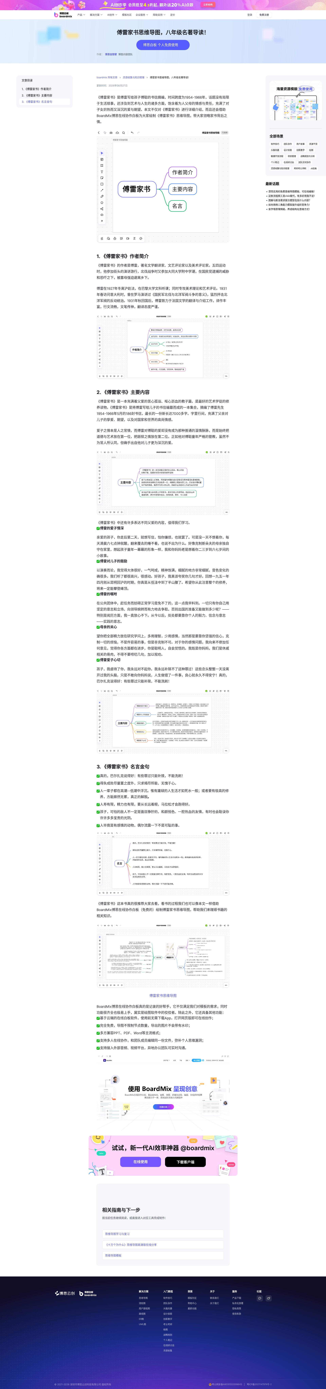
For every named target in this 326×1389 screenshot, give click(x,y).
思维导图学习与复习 (117, 1234)
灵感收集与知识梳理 (133, 77)
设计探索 (288, 150)
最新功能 (192, 1308)
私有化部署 (237, 1303)
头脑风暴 (275, 150)
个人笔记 (275, 162)
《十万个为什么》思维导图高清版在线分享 (131, 1244)
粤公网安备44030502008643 (227, 1384)
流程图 (142, 1303)
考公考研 (167, 1324)
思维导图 (143, 1297)
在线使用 (140, 1162)
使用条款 (236, 1313)
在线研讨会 (289, 162)
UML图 (142, 1324)
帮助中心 (192, 1303)
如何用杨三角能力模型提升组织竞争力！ (289, 204)
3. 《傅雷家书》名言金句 (37, 101)
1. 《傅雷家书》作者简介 (36, 89)
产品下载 (236, 1297)
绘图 (311, 150)
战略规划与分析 (308, 156)
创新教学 (300, 150)
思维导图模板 (113, 1255)
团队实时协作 (304, 162)
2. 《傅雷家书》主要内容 (37, 95)
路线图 (142, 1313)
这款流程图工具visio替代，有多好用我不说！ (292, 195)
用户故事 (300, 144)
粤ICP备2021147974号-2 (259, 1384)
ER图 (141, 1319)
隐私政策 (236, 1308)
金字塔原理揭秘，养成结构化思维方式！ (289, 209)
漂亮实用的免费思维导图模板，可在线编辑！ (292, 191)
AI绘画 (314, 168)
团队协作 (288, 144)
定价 (172, 14)
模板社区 (127, 14)
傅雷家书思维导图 (163, 996)
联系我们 (214, 1297)
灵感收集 (167, 1350)
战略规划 (167, 1334)
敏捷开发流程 (277, 156)
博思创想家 (111, 54)
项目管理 (292, 156)
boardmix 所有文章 (107, 77)
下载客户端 (185, 1162)
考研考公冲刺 (300, 168)
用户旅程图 (144, 1308)
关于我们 (214, 1303)
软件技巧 (275, 144)
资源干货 (313, 144)
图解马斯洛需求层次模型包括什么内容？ (289, 200)
